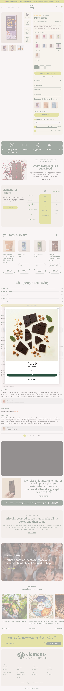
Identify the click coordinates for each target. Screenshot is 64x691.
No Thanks (32, 379)
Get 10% (32, 375)
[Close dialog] (58, 308)
